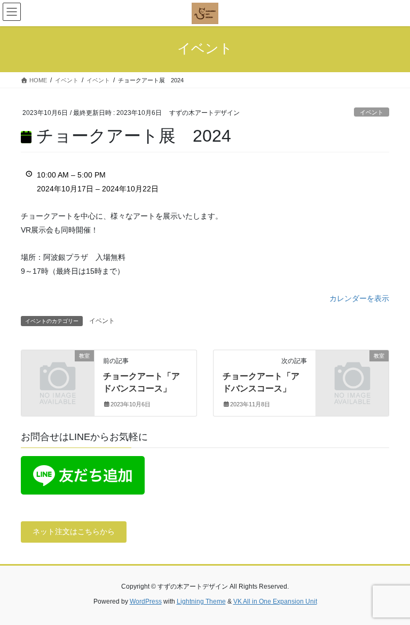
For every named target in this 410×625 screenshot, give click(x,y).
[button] (74, 532)
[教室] (57, 372)
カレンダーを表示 (359, 298)
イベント (371, 112)
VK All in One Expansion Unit (275, 601)
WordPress (146, 601)
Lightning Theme (201, 601)
